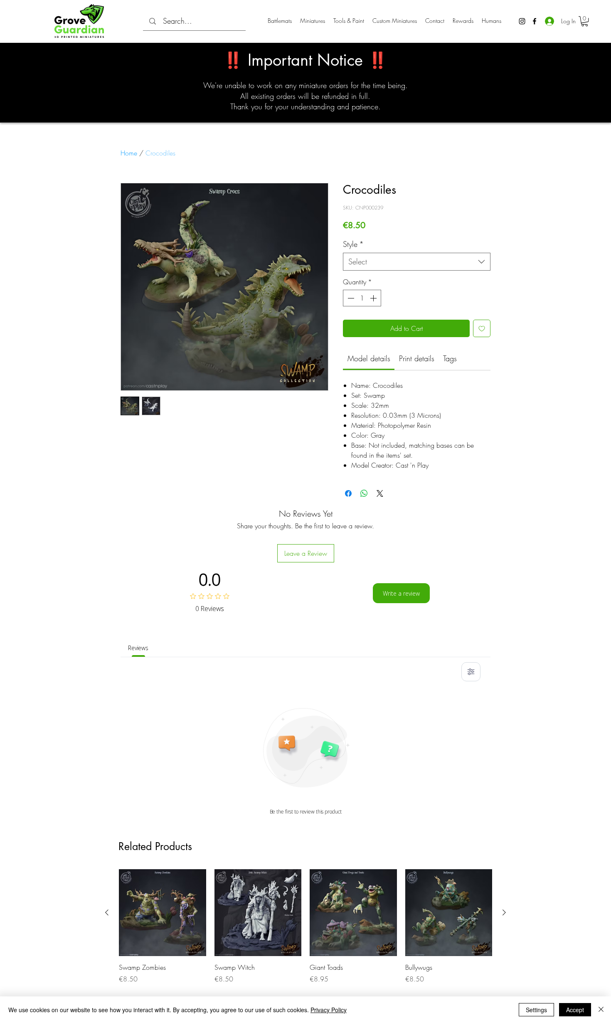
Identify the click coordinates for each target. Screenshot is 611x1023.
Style (353, 244)
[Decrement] (350, 298)
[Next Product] (504, 912)
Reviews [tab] (138, 648)
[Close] (601, 1009)
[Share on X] (380, 493)
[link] (368, 358)
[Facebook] (534, 21)
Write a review (401, 593)
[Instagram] (522, 21)
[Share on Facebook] (348, 493)
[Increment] (374, 298)
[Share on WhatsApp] (364, 493)
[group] (305, 926)
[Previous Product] (107, 912)
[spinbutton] (362, 298)
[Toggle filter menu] (470, 671)
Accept (575, 1010)
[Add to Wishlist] (481, 328)
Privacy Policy (328, 1010)
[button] (585, 21)
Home (129, 153)
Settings (536, 1010)
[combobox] (416, 262)
